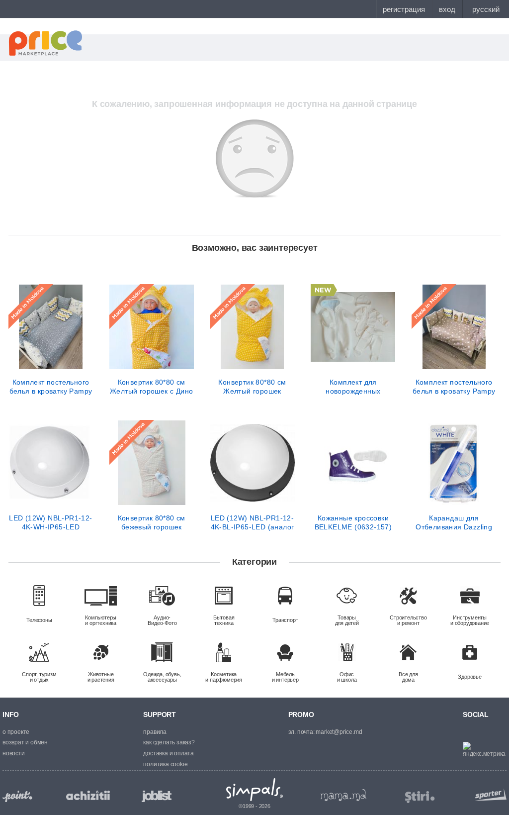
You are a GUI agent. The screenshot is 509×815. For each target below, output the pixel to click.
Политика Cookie (165, 764)
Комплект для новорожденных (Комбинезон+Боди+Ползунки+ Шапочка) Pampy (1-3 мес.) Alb (353, 386)
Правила (155, 731)
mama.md (343, 795)
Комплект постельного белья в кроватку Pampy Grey (50, 386)
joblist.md (156, 796)
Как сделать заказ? (168, 742)
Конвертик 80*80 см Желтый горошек (252, 386)
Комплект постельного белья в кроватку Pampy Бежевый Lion (454, 386)
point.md (17, 796)
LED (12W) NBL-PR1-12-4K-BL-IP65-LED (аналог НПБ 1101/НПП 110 (252, 522)
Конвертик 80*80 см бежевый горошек (151, 522)
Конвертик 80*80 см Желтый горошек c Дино (151, 386)
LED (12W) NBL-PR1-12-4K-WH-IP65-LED (50, 522)
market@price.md (339, 731)
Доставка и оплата (168, 753)
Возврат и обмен (25, 742)
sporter (489, 794)
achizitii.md (88, 796)
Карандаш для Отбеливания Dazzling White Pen (454, 522)
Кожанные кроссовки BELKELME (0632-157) (353, 522)
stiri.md (420, 797)
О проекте (15, 731)
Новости (13, 753)
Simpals (254, 789)
